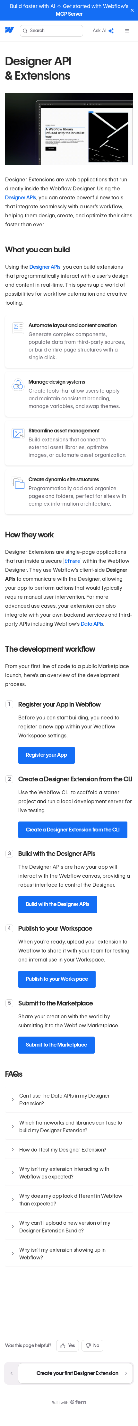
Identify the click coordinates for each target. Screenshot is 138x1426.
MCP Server (69, 14)
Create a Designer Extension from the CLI (73, 830)
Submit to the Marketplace (56, 1045)
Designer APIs (20, 198)
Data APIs (92, 624)
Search (37, 30)
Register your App (46, 755)
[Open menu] (127, 31)
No (96, 1345)
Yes (71, 1345)
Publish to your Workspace (57, 979)
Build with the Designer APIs (58, 904)
